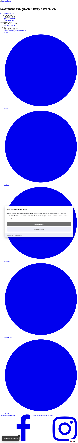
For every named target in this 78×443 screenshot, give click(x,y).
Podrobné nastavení (39, 229)
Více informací (11, 219)
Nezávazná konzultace (11, 438)
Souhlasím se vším (39, 224)
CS (74, 441)
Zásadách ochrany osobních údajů (57, 215)
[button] (72, 441)
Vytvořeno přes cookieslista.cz (14, 235)
